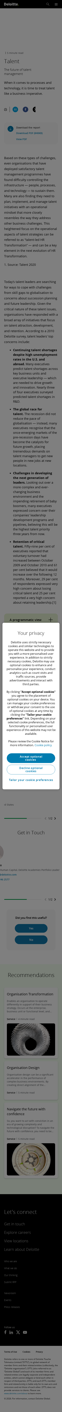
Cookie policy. (43, 745)
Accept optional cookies (31, 758)
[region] (30, 706)
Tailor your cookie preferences (31, 780)
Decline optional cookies (31, 769)
